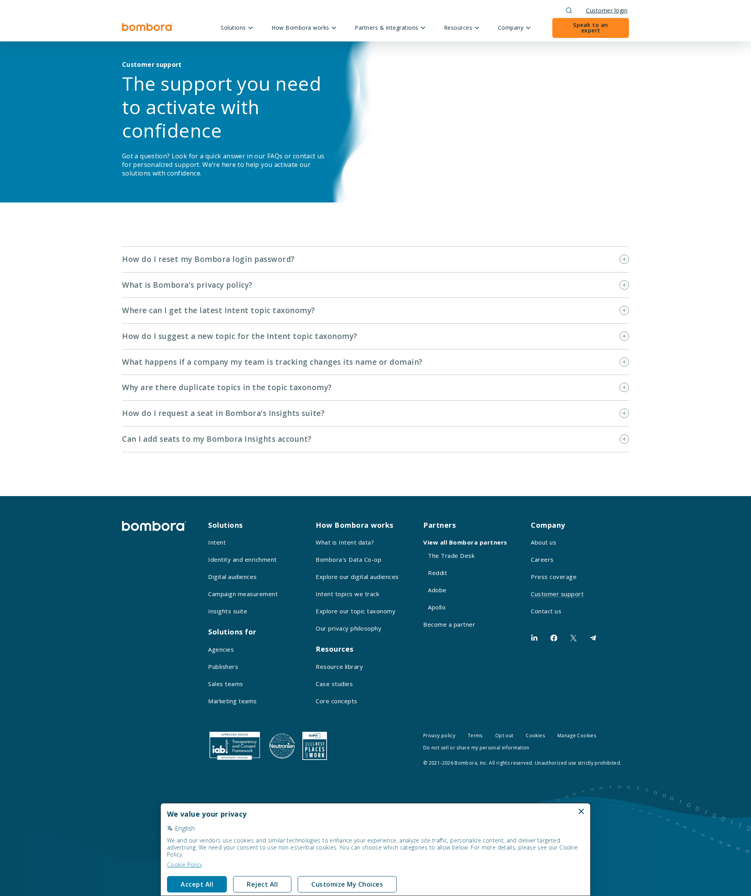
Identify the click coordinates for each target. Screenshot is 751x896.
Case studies (334, 684)
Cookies (535, 735)
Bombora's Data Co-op (348, 559)
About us (543, 542)
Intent (217, 542)
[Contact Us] (592, 638)
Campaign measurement (243, 594)
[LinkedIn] (534, 638)
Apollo (437, 607)
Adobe (437, 590)
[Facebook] (553, 638)
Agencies (221, 649)
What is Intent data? (345, 542)
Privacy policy (439, 735)
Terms (475, 735)
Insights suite (227, 611)
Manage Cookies (576, 735)
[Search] (569, 10)
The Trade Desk (451, 555)
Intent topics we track (347, 594)
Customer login (606, 10)
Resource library (339, 666)
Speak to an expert (590, 27)
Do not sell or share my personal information (476, 747)
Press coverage (554, 577)
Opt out (504, 735)
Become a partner (449, 624)
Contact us (546, 611)
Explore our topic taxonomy (355, 611)
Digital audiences (232, 577)
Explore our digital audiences (357, 577)
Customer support (557, 594)
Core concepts (337, 701)
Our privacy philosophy (348, 628)
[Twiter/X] (573, 638)
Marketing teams (232, 701)
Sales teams (225, 684)
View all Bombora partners (465, 542)
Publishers (223, 666)
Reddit (437, 573)
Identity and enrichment (242, 559)
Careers (542, 559)
